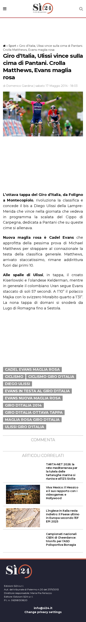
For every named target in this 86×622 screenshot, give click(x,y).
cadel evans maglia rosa (32, 369)
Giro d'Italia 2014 (23, 405)
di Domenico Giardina (18, 85)
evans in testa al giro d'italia (37, 391)
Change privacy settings (43, 612)
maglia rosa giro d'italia (32, 420)
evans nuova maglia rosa (33, 398)
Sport (12, 46)
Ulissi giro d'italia (24, 427)
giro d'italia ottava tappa (34, 412)
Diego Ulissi (17, 384)
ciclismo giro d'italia (51, 377)
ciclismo (14, 377)
